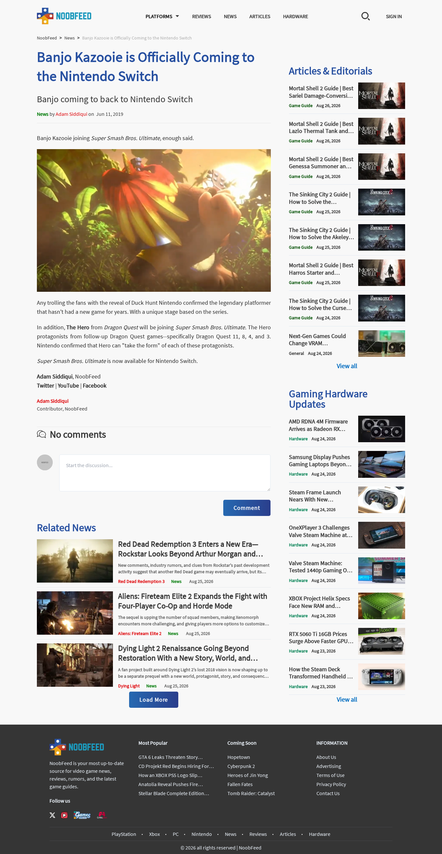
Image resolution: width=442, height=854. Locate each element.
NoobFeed (47, 38)
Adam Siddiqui (71, 114)
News (230, 16)
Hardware (295, 16)
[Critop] (102, 815)
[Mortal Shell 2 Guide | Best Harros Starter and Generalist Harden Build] (381, 284)
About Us (326, 757)
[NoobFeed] (64, 16)
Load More (153, 699)
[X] (52, 815)
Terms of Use (330, 775)
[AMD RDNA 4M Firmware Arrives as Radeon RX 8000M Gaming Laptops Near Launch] (381, 440)
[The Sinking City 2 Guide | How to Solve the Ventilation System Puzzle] (381, 213)
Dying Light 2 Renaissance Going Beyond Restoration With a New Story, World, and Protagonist (184, 658)
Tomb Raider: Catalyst (251, 793)
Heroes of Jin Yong (247, 775)
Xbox (154, 834)
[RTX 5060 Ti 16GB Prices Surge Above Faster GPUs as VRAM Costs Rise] (381, 653)
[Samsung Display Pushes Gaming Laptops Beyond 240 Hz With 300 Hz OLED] (381, 476)
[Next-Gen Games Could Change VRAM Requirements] (381, 355)
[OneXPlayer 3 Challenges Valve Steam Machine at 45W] (381, 546)
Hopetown (238, 757)
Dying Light (129, 686)
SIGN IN (394, 16)
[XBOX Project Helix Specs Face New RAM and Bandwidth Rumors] (381, 617)
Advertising (328, 766)
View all (347, 366)
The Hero (77, 327)
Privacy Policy (331, 784)
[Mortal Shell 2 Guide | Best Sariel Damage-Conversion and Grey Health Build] (381, 107)
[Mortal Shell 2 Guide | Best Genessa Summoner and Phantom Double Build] (381, 178)
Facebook (94, 385)
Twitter (45, 385)
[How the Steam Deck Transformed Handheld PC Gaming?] (381, 688)
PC (176, 834)
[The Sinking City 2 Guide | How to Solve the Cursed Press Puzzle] (381, 319)
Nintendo (202, 834)
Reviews (201, 16)
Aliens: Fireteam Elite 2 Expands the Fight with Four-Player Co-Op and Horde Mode (192, 601)
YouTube (68, 385)
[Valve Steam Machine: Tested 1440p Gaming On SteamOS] (381, 582)
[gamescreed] (82, 815)
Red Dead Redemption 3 (141, 581)
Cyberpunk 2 (241, 766)
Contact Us (328, 793)
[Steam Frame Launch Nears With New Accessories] (381, 511)
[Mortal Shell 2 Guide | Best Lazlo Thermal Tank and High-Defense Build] (381, 142)
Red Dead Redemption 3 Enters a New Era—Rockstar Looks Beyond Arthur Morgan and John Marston (188, 553)
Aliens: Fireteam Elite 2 (139, 633)
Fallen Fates (240, 784)
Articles (259, 16)
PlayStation (124, 834)
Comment (247, 507)
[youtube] (64, 815)
